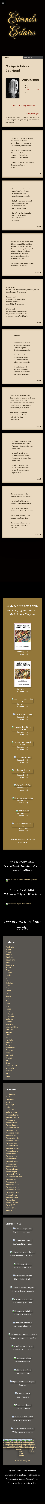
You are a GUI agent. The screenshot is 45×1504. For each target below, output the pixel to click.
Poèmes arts (10, 1120)
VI (37, 88)
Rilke (8, 1053)
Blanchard (10, 965)
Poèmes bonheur (12, 1128)
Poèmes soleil (11, 1179)
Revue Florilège (11, 1208)
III (28, 90)
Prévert (8, 1045)
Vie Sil (8, 1073)
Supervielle (10, 1068)
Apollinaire (10, 947)
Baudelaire (10, 957)
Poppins (9, 1042)
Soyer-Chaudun (11, 1066)
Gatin (8, 993)
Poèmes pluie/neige (13, 1174)
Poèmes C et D (11, 1130)
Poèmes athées (12, 1123)
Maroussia (10, 1024)
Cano (8, 970)
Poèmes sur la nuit (12, 1190)
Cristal (8, 980)
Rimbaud (9, 1055)
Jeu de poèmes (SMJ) (22, 1461)
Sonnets (9, 1210)
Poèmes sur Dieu (12, 1182)
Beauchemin (10, 960)
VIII (37, 92)
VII (37, 90)
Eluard (8, 986)
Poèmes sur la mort (13, 1187)
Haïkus (8, 1107)
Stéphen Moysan (33, 114)
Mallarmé (9, 1019)
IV (28, 92)
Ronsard (9, 1058)
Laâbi (8, 1011)
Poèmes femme (12, 1151)
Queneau (9, 1050)
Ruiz (7, 1061)
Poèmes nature (11, 1167)
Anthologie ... (11, 1104)
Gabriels (9, 991)
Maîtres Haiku (11, 1112)
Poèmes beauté (12, 1125)
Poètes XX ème (12, 1205)
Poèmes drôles (11, 1143)
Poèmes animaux (12, 1117)
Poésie (6, 57)
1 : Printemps (10, 1094)
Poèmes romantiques (14, 1177)
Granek (8, 999)
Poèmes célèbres (12, 1133)
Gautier (8, 996)
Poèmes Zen (10, 1200)
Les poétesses (11, 1110)
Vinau (8, 1076)
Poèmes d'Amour (12, 1141)
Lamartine (10, 1017)
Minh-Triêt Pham (12, 1027)
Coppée (9, 978)
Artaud (8, 952)
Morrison (9, 1030)
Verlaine (9, 1071)
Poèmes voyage (12, 1197)
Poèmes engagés (12, 1148)
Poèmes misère (12, 1164)
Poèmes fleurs (11, 1154)
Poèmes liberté (11, 1159)
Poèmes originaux (12, 1172)
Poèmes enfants (12, 1146)
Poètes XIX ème (12, 1203)
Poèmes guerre (11, 1156)
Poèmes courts (11, 1136)
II (27, 88)
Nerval (8, 1037)
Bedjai (8, 962)
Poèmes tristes (11, 1195)
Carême (9, 973)
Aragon (8, 949)
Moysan (9, 1032)
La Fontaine (10, 1014)
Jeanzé (8, 1009)
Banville (9, 955)
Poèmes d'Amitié (12, 1138)
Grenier (9, 1001)
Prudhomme (10, 1048)
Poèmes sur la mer (13, 1185)
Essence (9, 988)
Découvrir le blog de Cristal (23, 105)
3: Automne (10, 1099)
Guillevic (9, 1004)
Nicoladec (9, 1040)
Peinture (28, 57)
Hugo (8, 1006)
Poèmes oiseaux (12, 1169)
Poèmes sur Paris (12, 1192)
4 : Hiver (9, 1102)
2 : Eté (8, 1097)
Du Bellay (9, 983)
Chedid (8, 975)
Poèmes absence (12, 1115)
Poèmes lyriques (12, 1161)
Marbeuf (9, 1022)
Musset (8, 1035)
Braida (8, 968)
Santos (8, 1063)
